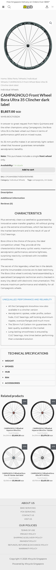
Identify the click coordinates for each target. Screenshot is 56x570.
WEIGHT (9, 361)
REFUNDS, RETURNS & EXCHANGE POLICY (28, 545)
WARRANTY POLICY (28, 548)
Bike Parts (13, 79)
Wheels (22, 79)
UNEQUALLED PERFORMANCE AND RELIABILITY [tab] (27, 299)
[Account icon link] (47, 6)
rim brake (48, 180)
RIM (7, 377)
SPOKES (9, 366)
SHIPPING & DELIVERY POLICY (28, 537)
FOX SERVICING (28, 512)
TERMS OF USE (28, 530)
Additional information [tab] (13, 198)
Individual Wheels (10, 90)
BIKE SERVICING (28, 508)
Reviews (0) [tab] (7, 203)
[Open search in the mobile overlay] (9, 6)
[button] (50, 23)
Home (4, 79)
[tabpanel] (28, 324)
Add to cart (28, 170)
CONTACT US (28, 515)
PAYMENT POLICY (28, 541)
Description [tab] (7, 192)
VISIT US (28, 519)
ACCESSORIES (12, 383)
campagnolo (37, 180)
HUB (7, 372)
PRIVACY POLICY (28, 534)
